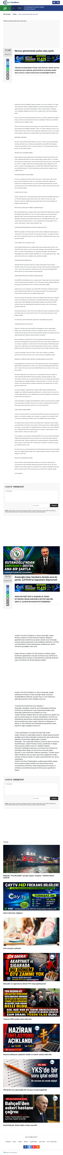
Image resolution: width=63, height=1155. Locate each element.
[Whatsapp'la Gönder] (7, 69)
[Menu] (54, 2)
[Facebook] (7, 60)
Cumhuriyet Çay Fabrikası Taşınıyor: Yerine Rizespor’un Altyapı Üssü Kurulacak (34, 8)
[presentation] (9, 8)
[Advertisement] (37, 89)
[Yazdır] (7, 75)
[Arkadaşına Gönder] (7, 72)
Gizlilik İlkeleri (33, 1141)
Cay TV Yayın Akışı (52, 1141)
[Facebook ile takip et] (25, 1147)
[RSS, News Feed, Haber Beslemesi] (38, 1147)
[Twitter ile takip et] (29, 1147)
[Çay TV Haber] (11, 2)
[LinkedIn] (7, 66)
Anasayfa (8, 1141)
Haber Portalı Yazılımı (11, 1152)
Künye (14, 1141)
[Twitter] (7, 63)
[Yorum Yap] (7, 78)
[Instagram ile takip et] (34, 1147)
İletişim (20, 1141)
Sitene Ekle (42, 1141)
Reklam (26, 1141)
